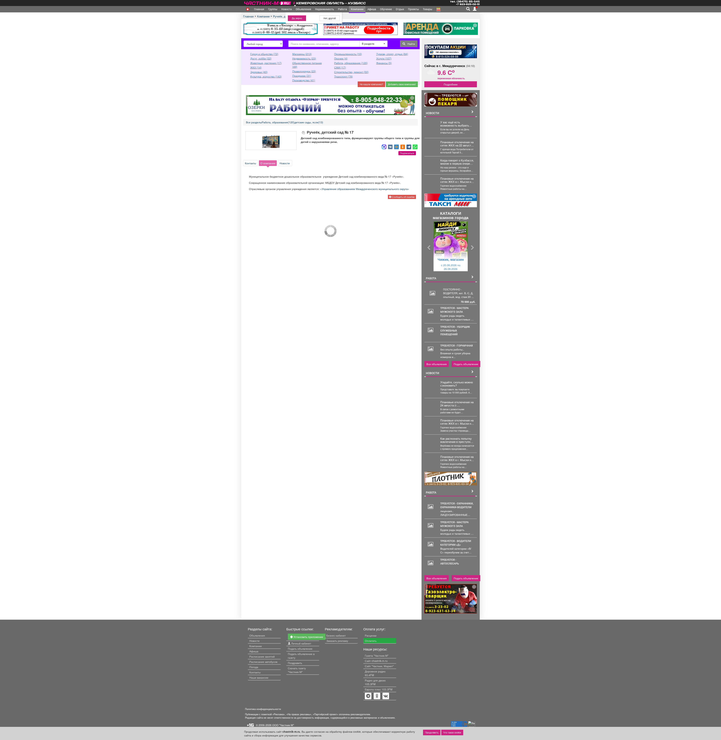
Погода (253, 667)
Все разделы (254, 122)
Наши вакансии (258, 677)
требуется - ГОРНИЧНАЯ (456, 345)
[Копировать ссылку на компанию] (304, 132)
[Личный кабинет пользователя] (475, 9)
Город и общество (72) (264, 54)
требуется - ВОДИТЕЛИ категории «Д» (455, 542)
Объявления (303, 9)
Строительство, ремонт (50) (351, 72)
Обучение (386, 9)
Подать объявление (466, 364)
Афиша (371, 9)
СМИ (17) (340, 67)
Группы (272, 9)
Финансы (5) (384, 63)
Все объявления (436, 364)
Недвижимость (324, 9)
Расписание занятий (262, 656)
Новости (286, 9)
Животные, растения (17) (266, 63)
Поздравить (295, 663)
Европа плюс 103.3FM (378, 689)
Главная (259, 9)
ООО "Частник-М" (283, 725)
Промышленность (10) (348, 54)
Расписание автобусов (263, 662)
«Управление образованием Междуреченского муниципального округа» (365, 189)
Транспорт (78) (343, 76)
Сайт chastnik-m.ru (376, 661)
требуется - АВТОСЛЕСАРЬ (449, 561)
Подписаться (407, 153)
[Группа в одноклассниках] (368, 696)
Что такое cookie (452, 732)
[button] (428, 246)
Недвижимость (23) (304, 58)
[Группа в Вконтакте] (386, 696)
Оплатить (370, 641)
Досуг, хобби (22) (261, 58)
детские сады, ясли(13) (308, 122)
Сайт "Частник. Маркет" (379, 666)
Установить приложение (308, 637)
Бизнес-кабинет (336, 635)
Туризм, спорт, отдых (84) (392, 54)
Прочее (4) (341, 58)
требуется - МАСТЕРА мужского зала (454, 309)
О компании (267, 163)
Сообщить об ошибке (403, 196)
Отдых (400, 9)
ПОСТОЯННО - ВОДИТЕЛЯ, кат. (453, 291)
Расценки (370, 635)
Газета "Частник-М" (376, 655)
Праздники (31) (301, 76)
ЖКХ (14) (256, 67)
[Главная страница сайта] (268, 2)
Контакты (250, 163)
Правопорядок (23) (304, 71)
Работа (342, 9)
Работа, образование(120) (278, 122)
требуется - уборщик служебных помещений (455, 330)
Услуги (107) (383, 58)
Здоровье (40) (259, 72)
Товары (427, 9)
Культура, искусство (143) (266, 76)
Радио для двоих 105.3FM (375, 682)
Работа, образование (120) (351, 63)
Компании (357, 9)
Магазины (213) (302, 54)
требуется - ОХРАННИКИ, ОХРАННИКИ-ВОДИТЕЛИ (456, 505)
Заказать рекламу (337, 641)
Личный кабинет (300, 643)
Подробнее (451, 84)
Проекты (413, 9)
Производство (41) (303, 80)
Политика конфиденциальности (263, 709)
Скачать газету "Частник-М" (297, 670)
